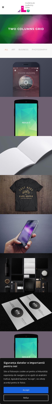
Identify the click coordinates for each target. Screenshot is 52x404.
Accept (26, 390)
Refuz (26, 397)
